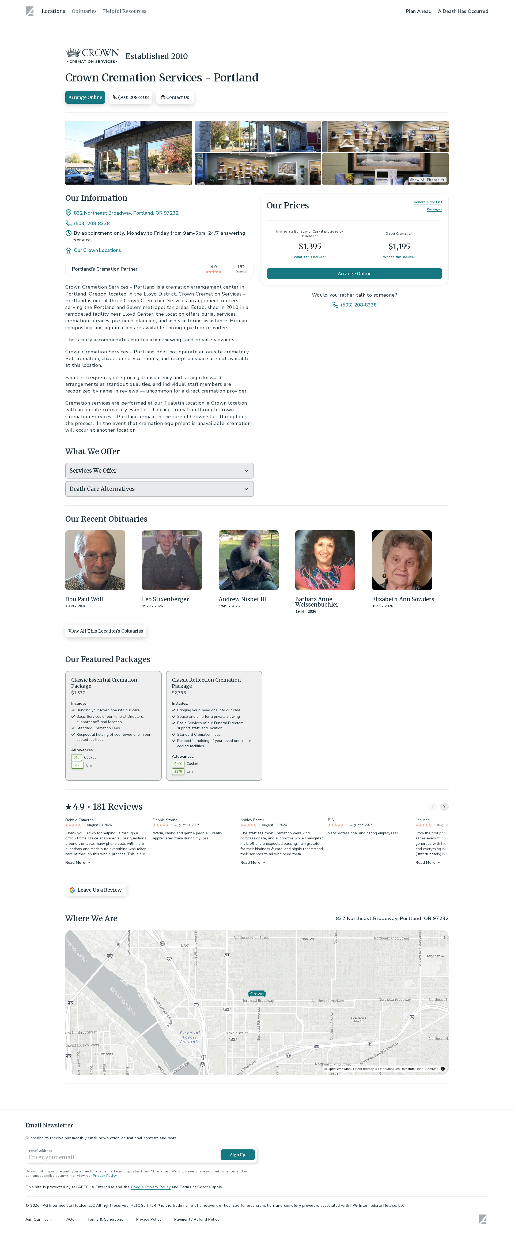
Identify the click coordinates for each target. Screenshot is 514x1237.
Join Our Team (39, 1219)
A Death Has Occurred (463, 11)
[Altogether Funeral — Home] (30, 11)
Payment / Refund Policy (196, 1219)
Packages (434, 209)
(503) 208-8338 (92, 223)
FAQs (69, 1219)
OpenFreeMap (363, 1068)
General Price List (428, 202)
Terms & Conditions (105, 1219)
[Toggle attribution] (443, 1069)
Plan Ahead (419, 11)
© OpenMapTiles (387, 1068)
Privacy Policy (104, 1176)
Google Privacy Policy (151, 1187)
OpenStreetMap (427, 1068)
